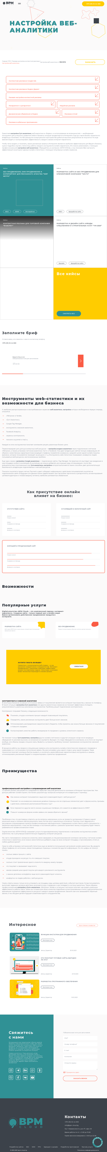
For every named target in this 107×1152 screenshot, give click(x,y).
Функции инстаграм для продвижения (58, 935)
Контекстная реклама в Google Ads (22, 81)
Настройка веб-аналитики (10, 63)
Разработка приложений (70, 1147)
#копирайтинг (30, 211)
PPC (39, 1147)
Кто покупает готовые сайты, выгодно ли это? (58, 959)
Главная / (5, 61)
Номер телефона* (70, 1042)
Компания (67, 1054)
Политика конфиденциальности (88, 1150)
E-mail (65, 1048)
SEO (27, 1147)
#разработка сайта (75, 211)
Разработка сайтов (16, 1147)
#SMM (17, 211)
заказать (90, 62)
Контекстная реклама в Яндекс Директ (24, 89)
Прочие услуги (87, 1147)
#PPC (26, 263)
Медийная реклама (67, 106)
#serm (36, 263)
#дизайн (61, 263)
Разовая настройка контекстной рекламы (25, 97)
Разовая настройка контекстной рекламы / (26, 61)
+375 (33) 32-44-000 (72, 1122)
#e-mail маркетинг (11, 263)
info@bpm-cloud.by (72, 1125)
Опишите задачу (69, 1060)
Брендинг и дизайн (51, 1147)
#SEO (7, 211)
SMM (33, 1147)
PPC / (10, 61)
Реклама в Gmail (71, 114)
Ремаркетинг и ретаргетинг (20, 106)
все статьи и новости (87, 925)
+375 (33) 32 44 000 (93, 4)
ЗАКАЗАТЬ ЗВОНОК (80, 1078)
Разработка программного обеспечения (59, 981)
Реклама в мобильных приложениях (23, 122)
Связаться (78, 666)
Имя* (65, 1036)
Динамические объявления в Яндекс (23, 114)
